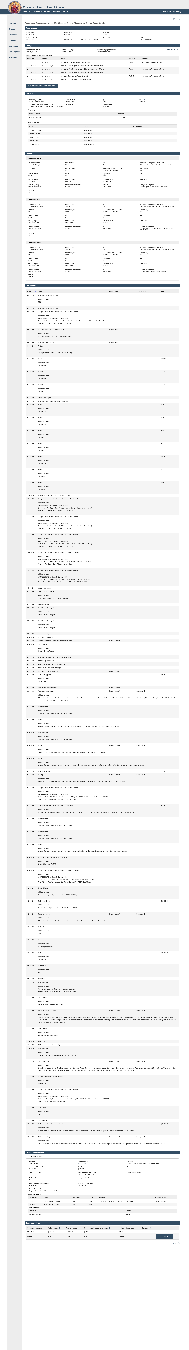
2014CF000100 (83, 1163)
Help (65, 11)
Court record (13, 46)
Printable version (173, 49)
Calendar (36, 11)
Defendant (13, 35)
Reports (56, 11)
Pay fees (47, 11)
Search (26, 11)
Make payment (164, 1236)
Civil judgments (15, 52)
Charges (12, 29)
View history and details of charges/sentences (41, 85)
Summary (12, 23)
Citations (12, 40)
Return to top (13, 17)
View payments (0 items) (172, 11)
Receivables (13, 57)
